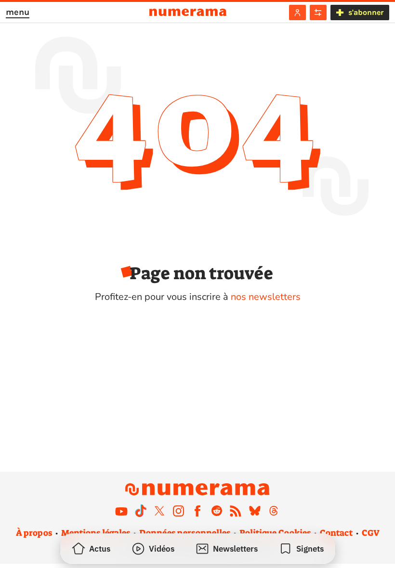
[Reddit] (216, 510)
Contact (336, 533)
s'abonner (365, 12)
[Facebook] (197, 510)
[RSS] (235, 510)
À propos (34, 533)
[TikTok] (140, 510)
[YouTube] (121, 510)
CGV (371, 533)
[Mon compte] (297, 12)
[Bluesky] (255, 510)
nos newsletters (266, 296)
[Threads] (273, 510)
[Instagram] (178, 510)
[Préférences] (318, 12)
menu (17, 12)
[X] (159, 510)
